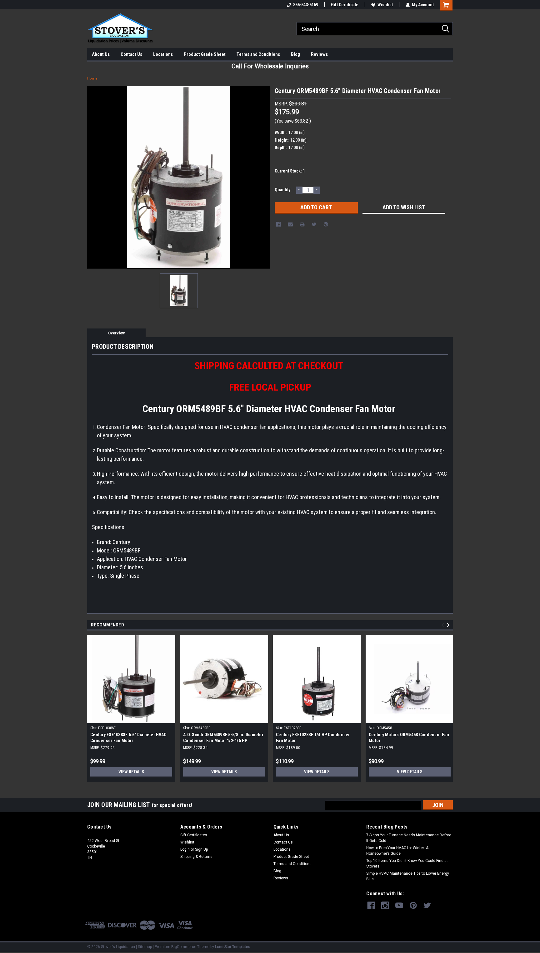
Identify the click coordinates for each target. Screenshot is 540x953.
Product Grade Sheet (205, 54)
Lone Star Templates (232, 947)
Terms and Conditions (258, 54)
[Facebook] (278, 224)
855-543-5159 (305, 4)
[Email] (290, 224)
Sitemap (145, 947)
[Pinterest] (325, 224)
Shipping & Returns (196, 856)
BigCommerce (183, 947)
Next (449, 625)
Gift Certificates (193, 835)
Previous (443, 625)
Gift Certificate (344, 4)
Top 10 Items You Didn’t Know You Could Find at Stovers (407, 863)
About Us (101, 54)
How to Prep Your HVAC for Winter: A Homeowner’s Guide (397, 851)
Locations (163, 54)
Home (92, 78)
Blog (295, 54)
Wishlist (385, 4)
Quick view (224, 718)
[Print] (302, 224)
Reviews (319, 54)
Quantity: (283, 189)
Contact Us (131, 54)
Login (185, 849)
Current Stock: (290, 170)
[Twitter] (314, 224)
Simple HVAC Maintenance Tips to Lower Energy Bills (407, 876)
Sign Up (201, 849)
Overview (116, 333)
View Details (131, 771)
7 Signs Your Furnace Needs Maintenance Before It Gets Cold (408, 838)
